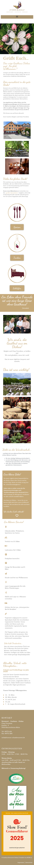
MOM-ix (29, 857)
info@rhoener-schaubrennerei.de (13, 737)
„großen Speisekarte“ (12, 193)
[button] (17, 16)
